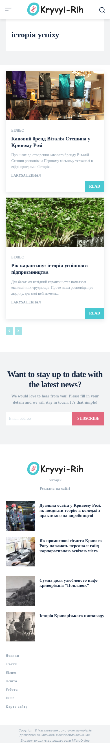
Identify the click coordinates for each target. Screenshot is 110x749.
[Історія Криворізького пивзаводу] (20, 626)
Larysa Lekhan (26, 175)
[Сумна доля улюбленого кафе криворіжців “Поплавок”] (20, 591)
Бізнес (17, 130)
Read (94, 186)
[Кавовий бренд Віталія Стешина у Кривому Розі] (55, 95)
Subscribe (88, 418)
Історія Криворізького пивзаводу (71, 615)
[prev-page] (9, 331)
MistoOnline (80, 740)
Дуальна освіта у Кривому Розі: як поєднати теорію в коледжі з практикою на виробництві (70, 510)
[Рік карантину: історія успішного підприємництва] (55, 222)
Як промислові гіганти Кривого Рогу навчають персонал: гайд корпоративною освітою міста (70, 545)
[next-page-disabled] (18, 331)
